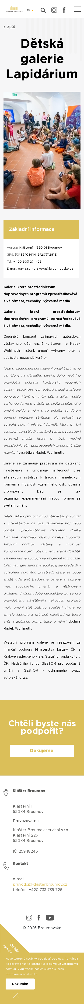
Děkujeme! (42, 750)
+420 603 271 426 (27, 261)
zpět (11, 26)
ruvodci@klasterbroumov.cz (41, 884)
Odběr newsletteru (11, 951)
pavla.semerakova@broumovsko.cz (45, 268)
